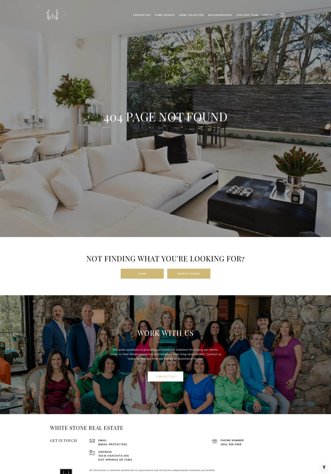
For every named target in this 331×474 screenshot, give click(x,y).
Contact (269, 15)
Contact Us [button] (165, 376)
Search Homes (188, 273)
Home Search (165, 15)
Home (142, 273)
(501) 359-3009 (231, 444)
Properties (142, 15)
